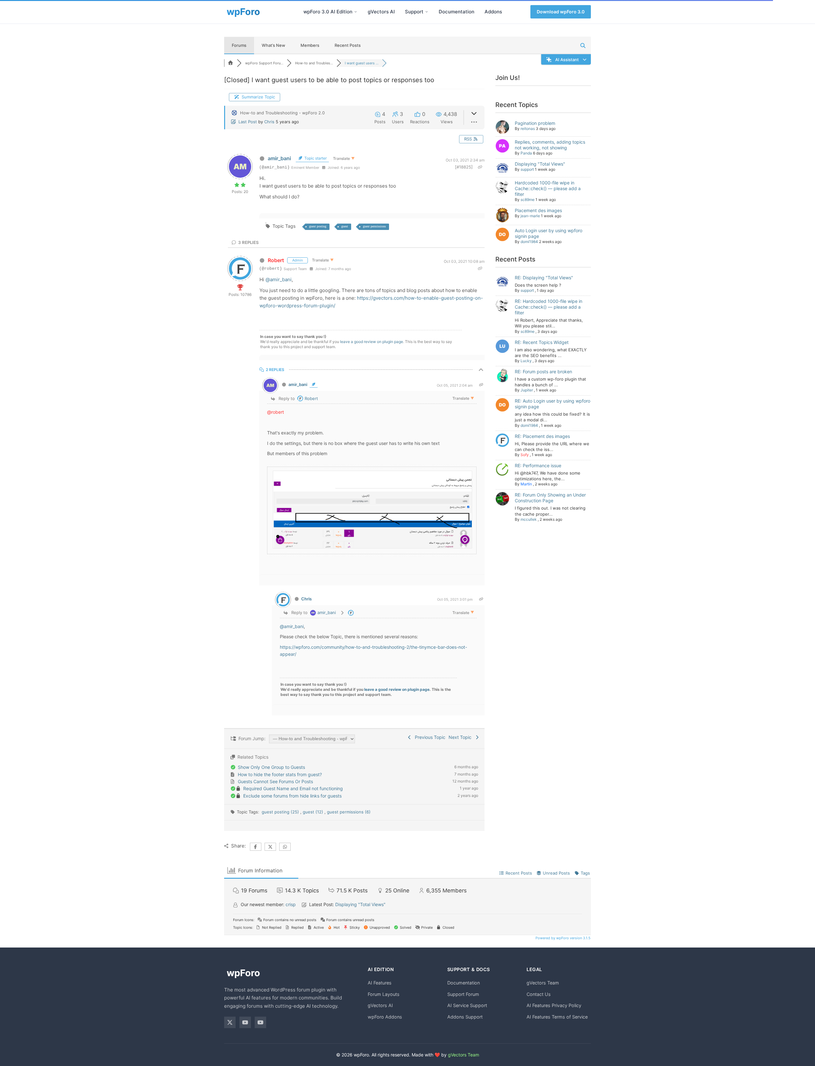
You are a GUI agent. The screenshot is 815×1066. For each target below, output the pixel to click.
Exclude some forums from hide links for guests (292, 795)
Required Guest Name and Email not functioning (293, 788)
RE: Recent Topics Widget (542, 342)
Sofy (525, 454)
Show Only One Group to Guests (271, 767)
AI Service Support (467, 1005)
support (527, 169)
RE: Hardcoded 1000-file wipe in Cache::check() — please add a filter (548, 306)
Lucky (526, 360)
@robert (275, 412)
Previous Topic (428, 737)
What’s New (273, 45)
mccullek (529, 519)
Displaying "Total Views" (540, 164)
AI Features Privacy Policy (554, 1005)
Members (310, 45)
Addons (493, 12)
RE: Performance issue (538, 465)
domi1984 (529, 241)
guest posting (317, 226)
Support (414, 12)
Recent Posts (348, 45)
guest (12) (313, 811)
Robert (276, 260)
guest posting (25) (281, 811)
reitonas (528, 128)
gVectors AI (381, 12)
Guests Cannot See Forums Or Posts (275, 781)
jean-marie (530, 215)
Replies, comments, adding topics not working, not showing (550, 144)
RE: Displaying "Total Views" (544, 277)
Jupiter (527, 390)
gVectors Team (543, 982)
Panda (526, 153)
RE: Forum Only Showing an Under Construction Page (550, 497)
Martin (526, 484)
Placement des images (538, 210)
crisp (291, 904)
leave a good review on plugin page (371, 341)
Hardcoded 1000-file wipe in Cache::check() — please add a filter (548, 188)
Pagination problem (535, 123)
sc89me (528, 199)
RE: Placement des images (542, 436)
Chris (269, 121)
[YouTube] (245, 1022)
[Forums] (230, 63)
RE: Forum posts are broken (543, 371)
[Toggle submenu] (356, 12)
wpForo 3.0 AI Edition (327, 12)
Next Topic (461, 737)
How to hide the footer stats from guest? (280, 774)
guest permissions (374, 226)
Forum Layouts (384, 994)
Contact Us (539, 994)
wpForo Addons (385, 1016)
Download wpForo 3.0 (561, 11)
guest (344, 226)
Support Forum (463, 994)
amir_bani (279, 158)
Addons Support (465, 1016)
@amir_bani (279, 279)
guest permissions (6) (349, 811)
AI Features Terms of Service (557, 1016)
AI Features (380, 982)
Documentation (456, 12)
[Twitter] (230, 1022)
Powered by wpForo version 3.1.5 (563, 938)
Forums (239, 45)
